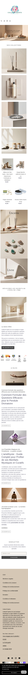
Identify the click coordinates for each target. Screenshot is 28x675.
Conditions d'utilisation (9, 598)
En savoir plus (8, 347)
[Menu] (10, 21)
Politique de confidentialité (10, 590)
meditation (4, 527)
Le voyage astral (7, 649)
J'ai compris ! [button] (14, 672)
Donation (5, 594)
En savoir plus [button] (5, 669)
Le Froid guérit (7, 642)
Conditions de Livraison (9, 582)
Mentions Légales (8, 578)
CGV (4, 574)
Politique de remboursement (11, 586)
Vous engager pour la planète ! (11, 636)
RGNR (4, 639)
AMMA (4, 645)
